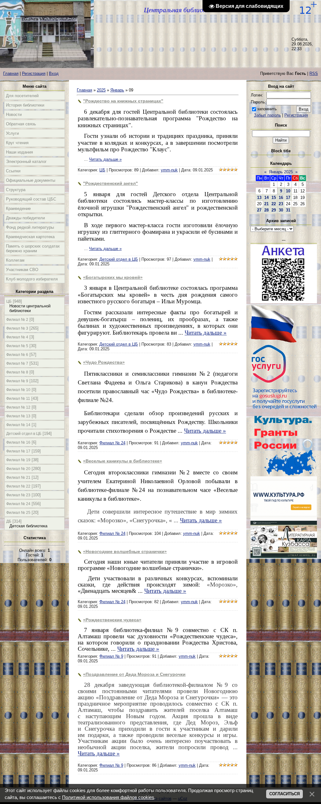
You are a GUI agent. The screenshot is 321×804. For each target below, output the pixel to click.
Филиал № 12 (18, 407)
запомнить (267, 109)
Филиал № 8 (17, 372)
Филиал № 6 (17, 354)
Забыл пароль (267, 115)
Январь (117, 90)
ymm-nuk (169, 170)
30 (281, 210)
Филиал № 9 (17, 381)
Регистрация (33, 73)
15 (273, 197)
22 (273, 203)
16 (281, 197)
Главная (10, 73)
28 (266, 210)
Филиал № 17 (18, 451)
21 (266, 203)
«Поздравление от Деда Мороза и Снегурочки (134, 674)
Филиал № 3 (17, 328)
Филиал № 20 (18, 469)
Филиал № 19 (18, 460)
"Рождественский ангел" (110, 183)
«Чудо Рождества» (104, 362)
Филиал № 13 (18, 416)
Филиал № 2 (17, 319)
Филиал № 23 (18, 495)
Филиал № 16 (18, 442)
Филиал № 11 (18, 398)
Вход (54, 73)
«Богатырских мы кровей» (113, 277)
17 (288, 197)
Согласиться (284, 793)
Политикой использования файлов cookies (108, 797)
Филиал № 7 (17, 363)
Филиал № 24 (18, 504)
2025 (101, 90)
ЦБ (9, 301)
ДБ (8, 521)
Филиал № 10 (18, 390)
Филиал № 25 (18, 512)
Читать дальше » (105, 159)
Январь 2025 (281, 172)
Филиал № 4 (17, 337)
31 (288, 210)
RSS (313, 73)
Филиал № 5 (17, 346)
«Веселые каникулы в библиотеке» (122, 460)
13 (259, 197)
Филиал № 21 (18, 477)
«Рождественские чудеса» (112, 619)
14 (266, 197)
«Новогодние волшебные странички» (125, 551)
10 (288, 191)
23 (281, 203)
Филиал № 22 (18, 486)
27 (259, 210)
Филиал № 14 (18, 425)
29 (273, 210)
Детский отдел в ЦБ (23, 433)
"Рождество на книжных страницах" (123, 100)
